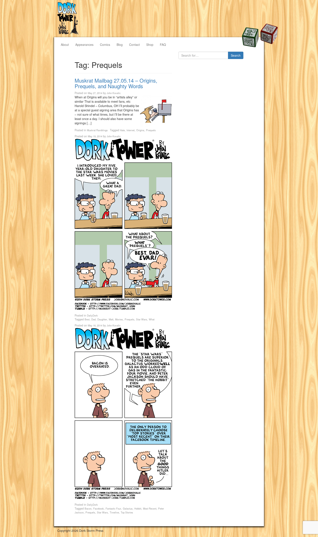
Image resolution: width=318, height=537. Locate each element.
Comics (105, 44)
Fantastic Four (113, 508)
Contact (134, 44)
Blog (120, 44)
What (151, 319)
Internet (131, 130)
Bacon (88, 508)
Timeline (114, 512)
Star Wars (141, 319)
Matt (111, 319)
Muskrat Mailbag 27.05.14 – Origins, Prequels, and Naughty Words (116, 83)
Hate (122, 130)
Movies (119, 319)
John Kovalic (114, 93)
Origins (140, 130)
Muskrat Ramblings (97, 130)
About (65, 44)
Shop (149, 44)
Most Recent (149, 508)
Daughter (102, 319)
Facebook (98, 508)
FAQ (163, 44)
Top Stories (127, 512)
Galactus (128, 508)
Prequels (151, 130)
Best (87, 319)
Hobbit (137, 508)
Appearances (84, 44)
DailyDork (92, 315)
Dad (93, 319)
